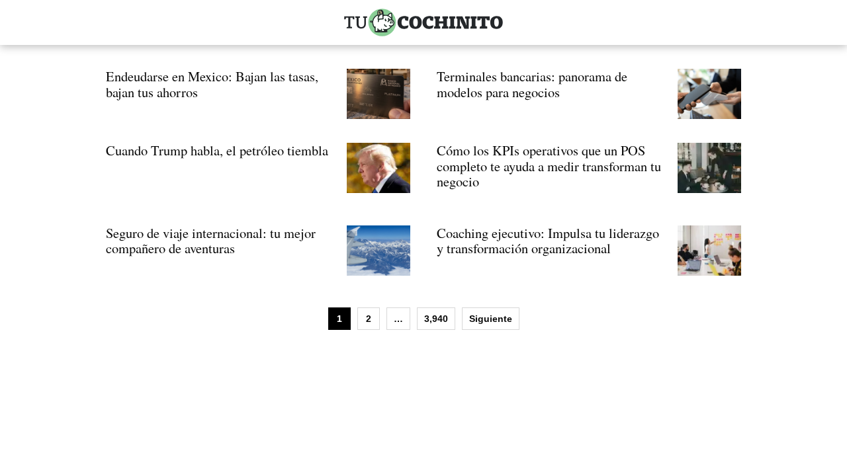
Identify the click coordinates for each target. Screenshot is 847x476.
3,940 (436, 318)
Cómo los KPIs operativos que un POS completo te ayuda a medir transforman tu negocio (549, 165)
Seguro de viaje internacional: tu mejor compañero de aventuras (211, 240)
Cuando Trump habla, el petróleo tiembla (217, 150)
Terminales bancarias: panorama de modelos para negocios (532, 84)
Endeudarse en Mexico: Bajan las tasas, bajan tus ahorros (212, 84)
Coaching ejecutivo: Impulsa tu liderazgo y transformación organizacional (548, 240)
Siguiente (490, 318)
